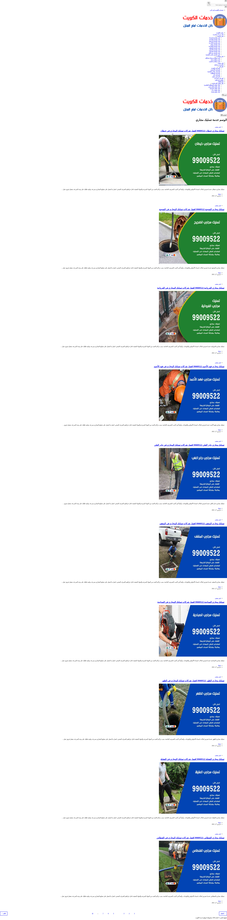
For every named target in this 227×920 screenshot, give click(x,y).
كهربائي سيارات (218, 78)
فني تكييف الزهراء (214, 38)
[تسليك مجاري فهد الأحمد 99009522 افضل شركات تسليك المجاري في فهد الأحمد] (113, 395)
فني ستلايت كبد (215, 59)
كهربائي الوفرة (215, 68)
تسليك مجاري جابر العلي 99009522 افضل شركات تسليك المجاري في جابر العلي (189, 445)
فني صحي (220, 63)
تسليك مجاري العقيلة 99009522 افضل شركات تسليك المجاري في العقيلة (192, 759)
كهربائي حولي (216, 76)
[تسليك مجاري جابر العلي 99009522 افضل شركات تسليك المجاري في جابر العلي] (113, 473)
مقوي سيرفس (219, 80)
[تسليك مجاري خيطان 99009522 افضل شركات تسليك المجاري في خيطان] (113, 159)
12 (92, 913)
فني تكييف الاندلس (214, 49)
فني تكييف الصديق (214, 39)
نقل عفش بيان (215, 90)
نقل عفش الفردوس (214, 86)
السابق (222, 913)
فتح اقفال (220, 81)
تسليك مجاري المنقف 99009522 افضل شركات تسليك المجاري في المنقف (192, 523)
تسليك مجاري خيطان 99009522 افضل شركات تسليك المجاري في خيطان (192, 131)
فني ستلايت (220, 56)
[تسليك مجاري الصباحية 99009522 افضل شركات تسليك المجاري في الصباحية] (113, 631)
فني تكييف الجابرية (214, 43)
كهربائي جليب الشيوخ (213, 71)
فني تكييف (220, 36)
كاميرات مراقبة (218, 64)
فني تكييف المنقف (214, 48)
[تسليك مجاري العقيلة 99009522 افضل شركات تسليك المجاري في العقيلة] (113, 788)
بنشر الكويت (219, 32)
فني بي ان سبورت (218, 34)
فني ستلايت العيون (214, 61)
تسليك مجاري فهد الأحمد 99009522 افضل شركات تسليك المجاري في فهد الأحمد (189, 366)
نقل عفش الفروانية (217, 83)
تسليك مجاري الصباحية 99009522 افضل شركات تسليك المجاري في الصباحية (190, 602)
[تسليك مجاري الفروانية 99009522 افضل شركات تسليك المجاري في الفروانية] (113, 316)
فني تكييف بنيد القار (214, 53)
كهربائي (221, 66)
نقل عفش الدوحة (215, 88)
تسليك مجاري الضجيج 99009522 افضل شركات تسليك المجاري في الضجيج (191, 209)
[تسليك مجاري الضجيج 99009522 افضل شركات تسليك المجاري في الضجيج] (113, 238)
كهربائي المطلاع (215, 73)
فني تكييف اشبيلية (214, 51)
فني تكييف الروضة (214, 41)
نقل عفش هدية (215, 91)
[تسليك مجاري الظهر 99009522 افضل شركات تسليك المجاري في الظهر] (113, 709)
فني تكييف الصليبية (214, 46)
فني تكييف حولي (215, 44)
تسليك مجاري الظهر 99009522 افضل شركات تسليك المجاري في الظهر (193, 680)
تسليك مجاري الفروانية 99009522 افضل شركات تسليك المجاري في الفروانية (190, 288)
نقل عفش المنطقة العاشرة (212, 85)
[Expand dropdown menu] (216, 36)
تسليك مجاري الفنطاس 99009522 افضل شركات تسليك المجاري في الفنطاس (190, 838)
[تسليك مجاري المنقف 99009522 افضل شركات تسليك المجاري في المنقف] (113, 552)
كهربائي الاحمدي (215, 70)
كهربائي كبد (216, 75)
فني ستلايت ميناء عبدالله (212, 58)
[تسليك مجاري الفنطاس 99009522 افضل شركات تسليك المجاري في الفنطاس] (113, 866)
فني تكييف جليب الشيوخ (213, 54)
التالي (4, 913)
